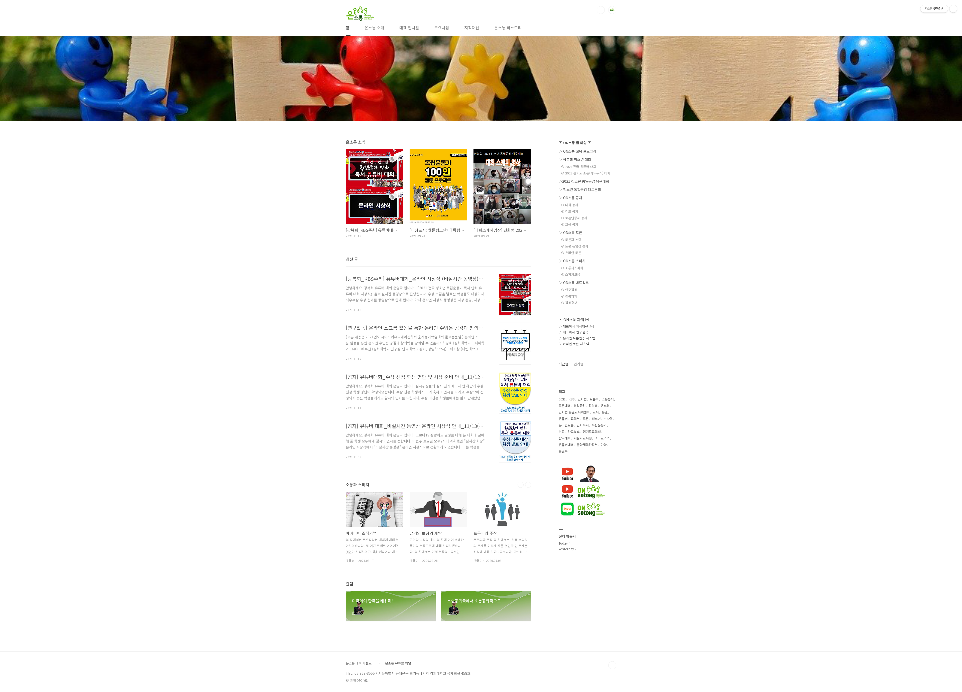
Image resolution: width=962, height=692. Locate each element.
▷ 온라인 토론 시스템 (574, 343)
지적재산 (471, 28)
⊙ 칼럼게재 (569, 296)
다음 (528, 485)
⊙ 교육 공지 (569, 224)
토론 (586, 418)
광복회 (593, 405)
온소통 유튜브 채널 (398, 663)
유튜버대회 (566, 444)
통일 (605, 412)
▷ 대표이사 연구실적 (573, 332)
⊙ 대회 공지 (569, 204)
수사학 (608, 418)
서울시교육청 (583, 438)
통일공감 (580, 405)
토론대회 (565, 405)
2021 (562, 399)
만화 (604, 444)
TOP (612, 665)
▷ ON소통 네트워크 (574, 282)
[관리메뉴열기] (953, 9)
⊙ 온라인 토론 (571, 252)
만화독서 (583, 425)
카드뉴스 (574, 431)
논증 (562, 431)
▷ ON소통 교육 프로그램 (577, 151)
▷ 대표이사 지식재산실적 (576, 326)
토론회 (594, 399)
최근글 (563, 363)
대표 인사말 (409, 28)
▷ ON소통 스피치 (572, 260)
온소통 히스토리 (508, 28)
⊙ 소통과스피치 (572, 268)
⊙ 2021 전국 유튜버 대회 (578, 166)
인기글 (578, 363)
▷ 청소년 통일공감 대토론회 (580, 189)
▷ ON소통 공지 (570, 197)
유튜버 (563, 418)
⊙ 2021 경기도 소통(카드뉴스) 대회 (585, 173)
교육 (596, 412)
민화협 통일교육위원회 (574, 412)
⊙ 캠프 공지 (569, 211)
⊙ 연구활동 (569, 289)
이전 (521, 485)
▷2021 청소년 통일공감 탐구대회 (584, 181)
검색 (601, 10)
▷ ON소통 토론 (570, 232)
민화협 (582, 399)
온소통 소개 (374, 28)
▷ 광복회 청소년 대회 (575, 159)
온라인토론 (566, 425)
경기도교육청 (592, 431)
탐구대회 (565, 438)
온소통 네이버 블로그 (360, 663)
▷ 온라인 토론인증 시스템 (577, 338)
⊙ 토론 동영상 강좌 (574, 246)
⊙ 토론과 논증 (571, 239)
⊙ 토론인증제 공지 (574, 217)
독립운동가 (599, 425)
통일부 (563, 451)
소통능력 (608, 399)
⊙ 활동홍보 (569, 302)
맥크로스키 (602, 438)
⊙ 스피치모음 (570, 274)
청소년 (596, 418)
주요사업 (441, 28)
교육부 (575, 418)
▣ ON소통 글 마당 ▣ (575, 142)
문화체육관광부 (587, 444)
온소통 (605, 405)
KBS (572, 399)
